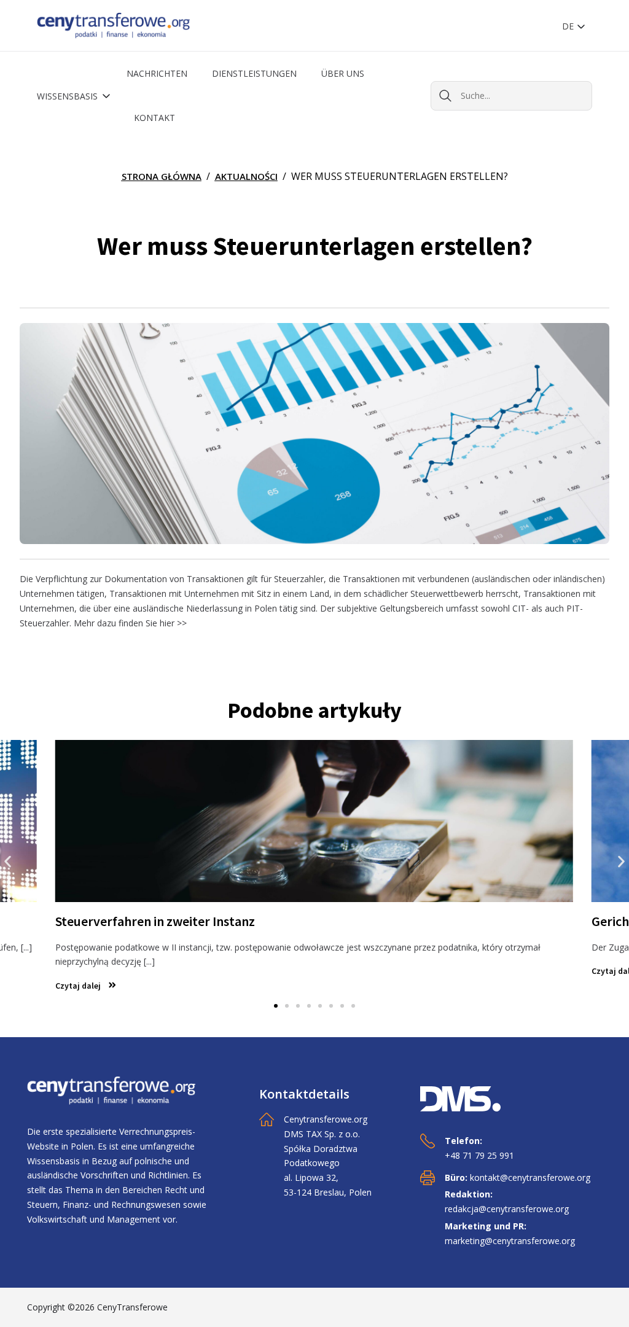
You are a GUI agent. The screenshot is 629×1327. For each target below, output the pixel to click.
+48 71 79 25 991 (479, 1155)
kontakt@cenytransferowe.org (530, 1177)
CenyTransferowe (132, 1307)
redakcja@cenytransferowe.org (507, 1209)
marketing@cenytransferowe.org (510, 1241)
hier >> (173, 623)
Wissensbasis (68, 96)
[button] (7, 861)
